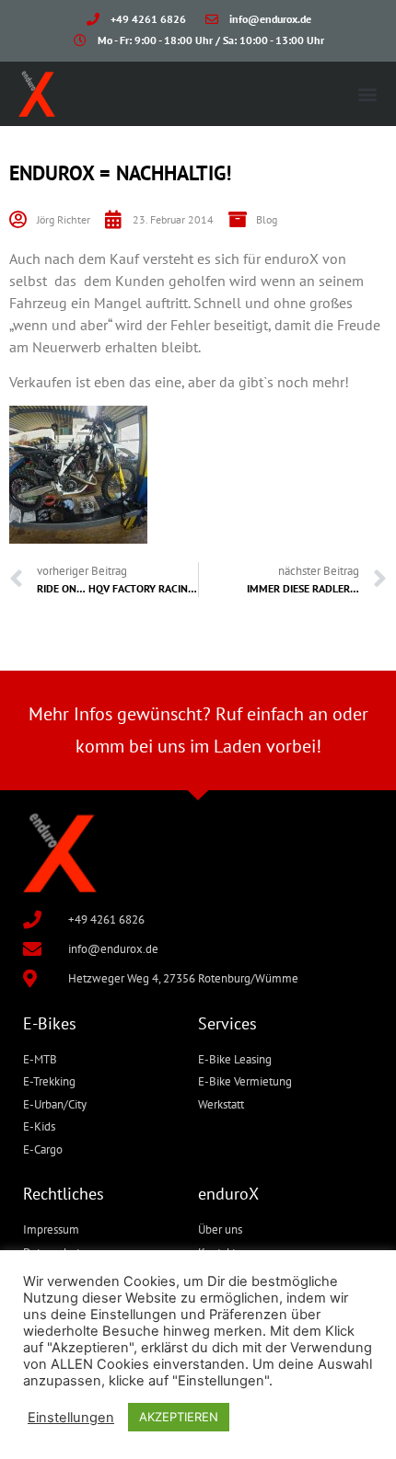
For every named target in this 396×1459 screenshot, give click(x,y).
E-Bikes (49, 1023)
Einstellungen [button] (71, 1417)
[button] (367, 93)
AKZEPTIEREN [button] (178, 1416)
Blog (266, 219)
